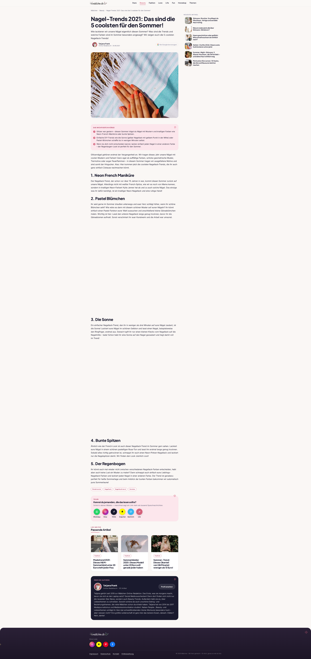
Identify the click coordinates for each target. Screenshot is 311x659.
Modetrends (96, 489)
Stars (134, 3)
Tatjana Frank (104, 44)
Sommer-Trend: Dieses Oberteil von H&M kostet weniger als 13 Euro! (163, 564)
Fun (173, 3)
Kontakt (116, 654)
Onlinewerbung (127, 654)
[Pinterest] (105, 644)
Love (160, 3)
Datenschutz (105, 654)
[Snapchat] (99, 644)
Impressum (93, 654)
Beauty (143, 3)
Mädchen (94, 10)
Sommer (132, 489)
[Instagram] (92, 644)
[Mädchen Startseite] (98, 3)
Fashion (152, 3)
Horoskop (182, 3)
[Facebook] (112, 644)
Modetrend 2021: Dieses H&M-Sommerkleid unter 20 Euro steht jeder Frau (104, 564)
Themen (193, 3)
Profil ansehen (167, 587)
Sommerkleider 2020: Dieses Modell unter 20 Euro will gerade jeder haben (133, 564)
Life (167, 3)
